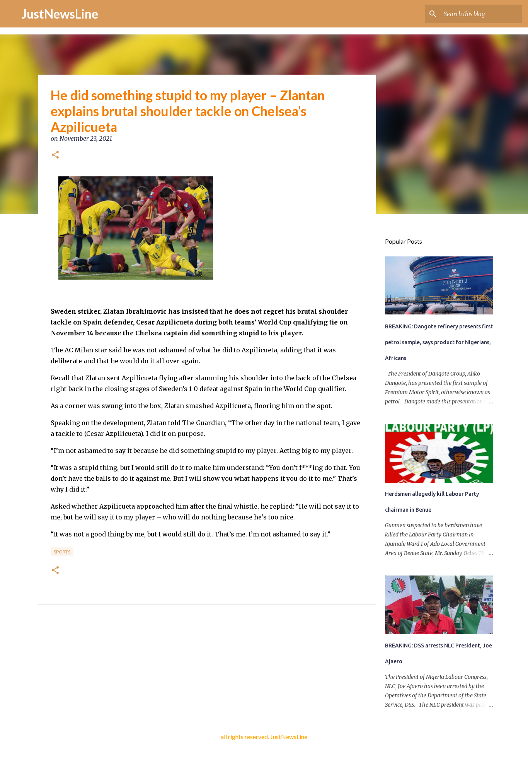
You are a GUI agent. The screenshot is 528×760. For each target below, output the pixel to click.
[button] (55, 155)
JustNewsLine (60, 13)
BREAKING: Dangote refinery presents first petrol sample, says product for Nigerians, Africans (439, 342)
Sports (62, 552)
